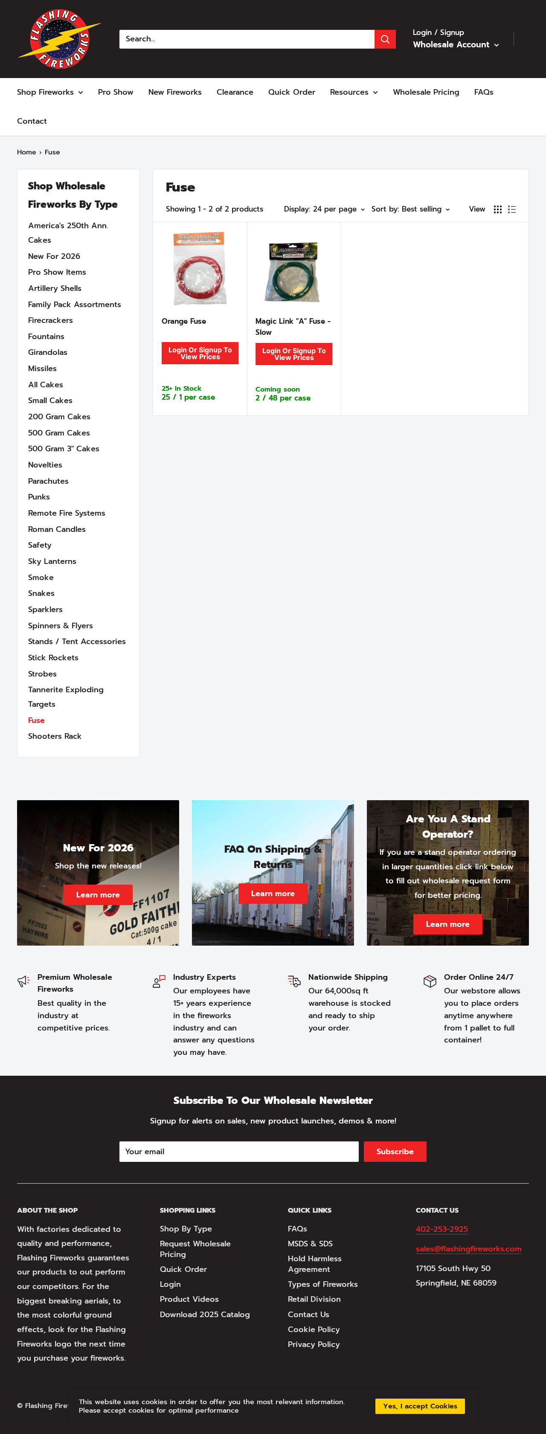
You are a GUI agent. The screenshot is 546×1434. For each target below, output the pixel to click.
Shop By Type (186, 1229)
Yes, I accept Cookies (420, 1406)
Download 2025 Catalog (205, 1315)
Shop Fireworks (45, 92)
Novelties (45, 465)
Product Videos (189, 1299)
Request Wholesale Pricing (195, 1249)
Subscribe (395, 1152)
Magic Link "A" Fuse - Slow (293, 327)
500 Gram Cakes (59, 433)
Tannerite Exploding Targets (66, 697)
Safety (40, 545)
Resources (349, 92)
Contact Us (308, 1315)
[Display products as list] (512, 209)
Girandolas (47, 352)
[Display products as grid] (498, 209)
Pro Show (116, 92)
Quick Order (291, 92)
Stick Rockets (53, 658)
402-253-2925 (442, 1229)
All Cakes (45, 385)
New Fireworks (175, 92)
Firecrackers (50, 320)
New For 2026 (54, 256)
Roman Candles (57, 529)
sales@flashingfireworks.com (469, 1249)
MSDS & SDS (310, 1244)
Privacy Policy (314, 1344)
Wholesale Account (452, 44)
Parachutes (48, 481)
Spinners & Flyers (60, 626)
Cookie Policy (314, 1329)
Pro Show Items (57, 272)
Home (26, 152)
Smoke (41, 577)
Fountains (46, 337)
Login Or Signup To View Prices (200, 353)
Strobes (42, 674)
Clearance (235, 92)
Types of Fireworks (323, 1284)
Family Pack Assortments (74, 305)
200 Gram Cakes (59, 417)
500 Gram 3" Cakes (63, 449)
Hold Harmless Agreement (315, 1264)
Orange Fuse (184, 321)
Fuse (36, 720)
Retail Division (314, 1299)
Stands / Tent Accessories (77, 641)
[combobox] (247, 39)
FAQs (484, 92)
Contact (32, 121)
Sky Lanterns (52, 561)
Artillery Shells (54, 288)
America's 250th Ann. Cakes (68, 233)
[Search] (385, 39)
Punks (39, 497)
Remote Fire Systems (66, 513)
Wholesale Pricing (426, 92)
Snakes (41, 593)
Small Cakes (50, 400)
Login (170, 1284)
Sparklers (45, 609)
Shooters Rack (55, 736)
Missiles (42, 368)
